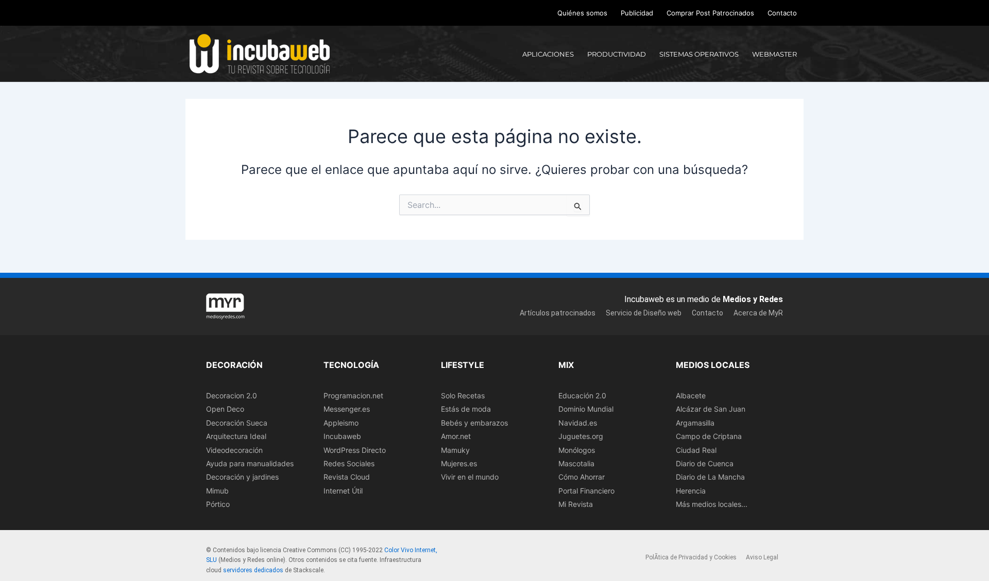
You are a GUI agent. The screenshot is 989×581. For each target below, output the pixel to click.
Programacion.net (353, 395)
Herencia (691, 490)
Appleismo (341, 422)
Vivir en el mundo (470, 476)
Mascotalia (576, 463)
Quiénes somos (582, 13)
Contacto (782, 13)
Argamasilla (695, 422)
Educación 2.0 (582, 395)
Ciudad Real (696, 450)
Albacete (691, 395)
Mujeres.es (459, 463)
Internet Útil (343, 490)
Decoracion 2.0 (231, 395)
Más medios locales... (711, 504)
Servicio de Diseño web (643, 313)
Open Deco (225, 408)
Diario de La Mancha (710, 476)
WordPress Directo (354, 450)
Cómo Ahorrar (581, 476)
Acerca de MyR (758, 313)
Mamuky (455, 450)
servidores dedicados (253, 570)
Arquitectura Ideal (236, 436)
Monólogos (576, 450)
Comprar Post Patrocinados (710, 13)
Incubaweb (342, 436)
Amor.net (456, 436)
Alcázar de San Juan (710, 408)
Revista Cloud (346, 476)
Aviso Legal (762, 557)
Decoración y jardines (242, 476)
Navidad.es (577, 422)
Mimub (217, 490)
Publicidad (637, 13)
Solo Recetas (463, 395)
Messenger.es (346, 408)
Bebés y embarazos (474, 422)
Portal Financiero (586, 490)
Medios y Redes (753, 299)
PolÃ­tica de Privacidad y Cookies (691, 557)
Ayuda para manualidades (250, 463)
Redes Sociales (348, 463)
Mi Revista (575, 504)
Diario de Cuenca (705, 463)
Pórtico (218, 504)
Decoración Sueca (236, 422)
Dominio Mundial (585, 408)
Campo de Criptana (709, 436)
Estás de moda (466, 408)
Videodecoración (234, 450)
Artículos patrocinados (557, 313)
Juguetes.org (580, 436)
